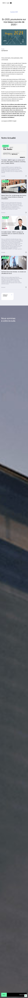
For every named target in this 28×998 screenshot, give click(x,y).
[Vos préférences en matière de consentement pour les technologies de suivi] (25, 995)
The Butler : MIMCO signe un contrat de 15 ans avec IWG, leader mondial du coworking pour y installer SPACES (13, 161)
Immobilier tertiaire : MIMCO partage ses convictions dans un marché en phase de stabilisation (12, 233)
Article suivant (22, 994)
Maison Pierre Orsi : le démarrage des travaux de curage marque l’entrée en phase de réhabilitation (13, 197)
